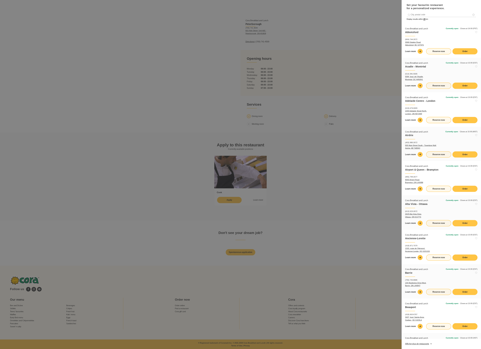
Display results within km (417, 19)
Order (465, 51)
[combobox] (441, 14)
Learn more (410, 51)
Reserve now (439, 51)
